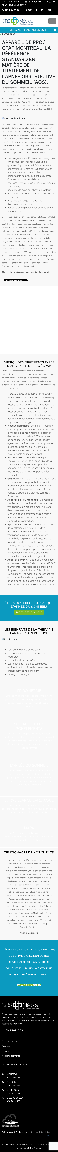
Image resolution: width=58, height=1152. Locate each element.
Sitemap (38, 1148)
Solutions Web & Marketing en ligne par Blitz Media (26, 1132)
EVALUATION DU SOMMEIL (16, 280)
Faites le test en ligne (29, 612)
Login (29, 9)
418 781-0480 (13, 1101)
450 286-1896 (13, 1085)
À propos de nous (10, 1041)
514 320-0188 (11, 9)
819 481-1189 (13, 1093)
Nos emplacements (11, 1055)
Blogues (5, 1050)
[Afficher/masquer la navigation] (52, 21)
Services (6, 1046)
